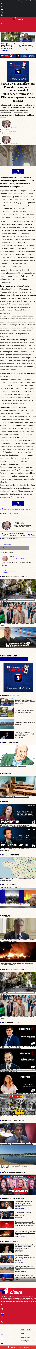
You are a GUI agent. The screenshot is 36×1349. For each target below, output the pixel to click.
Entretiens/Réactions (11, 1023)
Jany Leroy (17, 725)
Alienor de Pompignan (20, 1271)
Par (6, 50)
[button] (18, 650)
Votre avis (6, 916)
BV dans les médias (10, 885)
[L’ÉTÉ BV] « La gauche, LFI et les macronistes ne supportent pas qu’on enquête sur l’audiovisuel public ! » (17, 825)
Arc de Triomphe (7, 133)
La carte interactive (10, 855)
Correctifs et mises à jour (13, 1120)
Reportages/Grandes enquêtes (14, 576)
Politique (10, 131)
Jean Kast (17, 714)
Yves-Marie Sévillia (20, 1208)
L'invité (5, 801)
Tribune (14, 131)
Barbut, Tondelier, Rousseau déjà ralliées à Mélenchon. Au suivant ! (25, 45)
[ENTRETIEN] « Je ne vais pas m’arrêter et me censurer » (17, 1093)
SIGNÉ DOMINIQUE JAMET (11, 742)
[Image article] (9, 37)
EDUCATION (6, 773)
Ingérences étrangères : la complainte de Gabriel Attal (16, 1144)
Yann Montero (18, 1217)
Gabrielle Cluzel (19, 737)
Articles (5, 131)
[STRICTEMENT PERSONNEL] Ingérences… (13, 766)
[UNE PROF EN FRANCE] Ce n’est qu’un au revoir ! (14, 797)
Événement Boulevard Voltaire (14, 1172)
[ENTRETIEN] (18, 1047)
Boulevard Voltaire (20, 1227)
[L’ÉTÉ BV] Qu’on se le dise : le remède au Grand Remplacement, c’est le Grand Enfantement (9, 46)
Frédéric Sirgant (19, 703)
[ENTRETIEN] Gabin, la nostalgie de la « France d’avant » (17, 1116)
